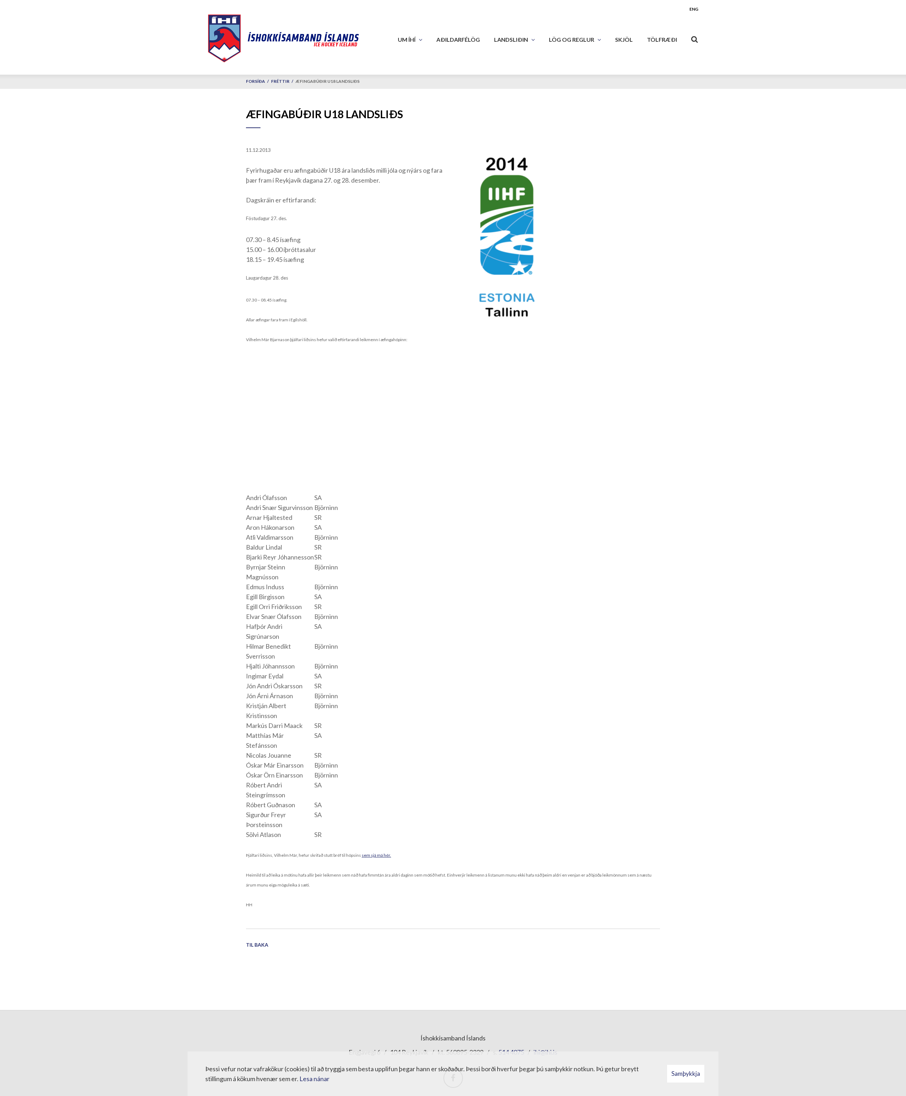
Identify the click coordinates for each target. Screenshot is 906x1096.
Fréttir (280, 81)
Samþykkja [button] (685, 1073)
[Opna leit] (695, 38)
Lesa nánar (314, 1079)
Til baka (257, 945)
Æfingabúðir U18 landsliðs (328, 81)
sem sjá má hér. (376, 855)
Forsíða (255, 81)
